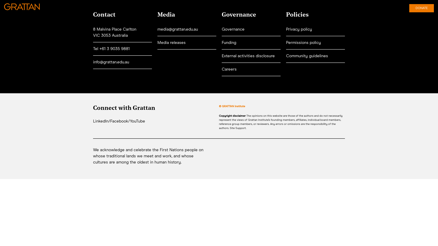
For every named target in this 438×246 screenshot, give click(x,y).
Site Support (238, 128)
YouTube (137, 121)
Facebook (119, 121)
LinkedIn (100, 121)
